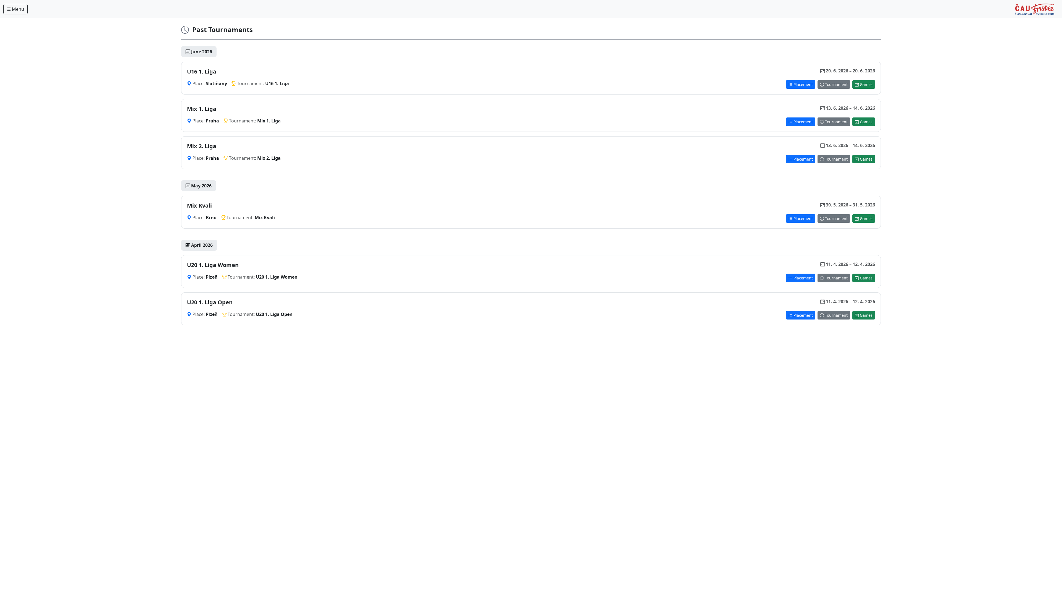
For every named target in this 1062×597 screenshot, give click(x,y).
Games (866, 84)
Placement (802, 84)
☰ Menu (15, 9)
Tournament (836, 84)
